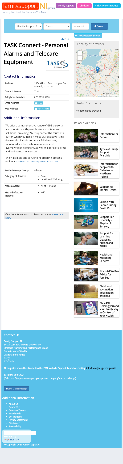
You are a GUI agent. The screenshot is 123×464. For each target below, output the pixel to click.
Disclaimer (14, 423)
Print (66, 39)
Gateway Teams (17, 410)
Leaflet (99, 96)
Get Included (15, 416)
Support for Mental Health (108, 188)
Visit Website (43, 108)
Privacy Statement (18, 419)
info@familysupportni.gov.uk (101, 368)
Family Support (66, 5)
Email (39, 103)
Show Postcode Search (88, 35)
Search (100, 26)
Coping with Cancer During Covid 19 (108, 205)
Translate (15, 439)
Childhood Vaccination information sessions (107, 291)
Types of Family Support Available (109, 152)
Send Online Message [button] (17, 388)
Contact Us (14, 407)
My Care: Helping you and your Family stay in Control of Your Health (109, 309)
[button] (98, 69)
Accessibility (15, 426)
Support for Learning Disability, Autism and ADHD (106, 240)
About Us (13, 403)
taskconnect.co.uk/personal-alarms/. (37, 161)
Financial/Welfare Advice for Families (110, 274)
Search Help (15, 413)
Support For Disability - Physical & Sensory (107, 221)
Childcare (84, 5)
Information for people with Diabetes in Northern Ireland (109, 170)
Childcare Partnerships (106, 5)
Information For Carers (109, 135)
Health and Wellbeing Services (106, 258)
